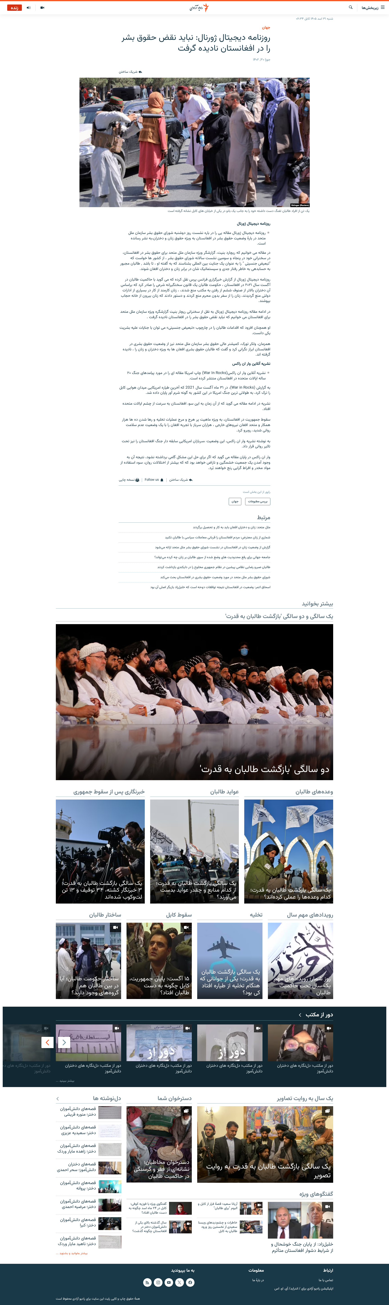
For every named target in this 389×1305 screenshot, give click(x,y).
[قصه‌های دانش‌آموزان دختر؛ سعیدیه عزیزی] (109, 1131)
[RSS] (147, 1282)
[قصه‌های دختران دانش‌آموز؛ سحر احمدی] (109, 1168)
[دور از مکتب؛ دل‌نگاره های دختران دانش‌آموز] (300, 1042)
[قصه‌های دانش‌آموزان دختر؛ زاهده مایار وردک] (109, 1149)
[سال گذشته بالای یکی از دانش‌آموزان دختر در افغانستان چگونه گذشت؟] (180, 1227)
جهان (266, 28)
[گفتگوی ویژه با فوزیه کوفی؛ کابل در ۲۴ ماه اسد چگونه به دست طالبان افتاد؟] (180, 1208)
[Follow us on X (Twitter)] (179, 1282)
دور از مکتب (319, 1015)
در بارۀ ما (258, 1280)
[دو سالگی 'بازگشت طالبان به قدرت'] (194, 702)
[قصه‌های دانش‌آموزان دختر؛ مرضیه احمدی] (109, 1205)
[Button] (130, 72)
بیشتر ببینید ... (65, 1081)
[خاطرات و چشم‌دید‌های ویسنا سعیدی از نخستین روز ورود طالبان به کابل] (251, 1227)
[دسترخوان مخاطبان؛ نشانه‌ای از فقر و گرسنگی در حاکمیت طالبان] (159, 1144)
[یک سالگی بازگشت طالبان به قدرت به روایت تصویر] (265, 1144)
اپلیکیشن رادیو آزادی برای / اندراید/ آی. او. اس (303, 1289)
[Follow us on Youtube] (169, 1282)
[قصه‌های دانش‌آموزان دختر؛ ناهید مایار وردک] (109, 1242)
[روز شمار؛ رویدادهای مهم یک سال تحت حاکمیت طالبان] (300, 961)
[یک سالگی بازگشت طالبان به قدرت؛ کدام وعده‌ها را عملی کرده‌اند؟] (288, 852)
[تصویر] (42, 8)
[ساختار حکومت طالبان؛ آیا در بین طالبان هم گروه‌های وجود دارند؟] (88, 961)
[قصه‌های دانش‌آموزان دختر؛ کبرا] (109, 1223)
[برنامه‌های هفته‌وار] (28, 8)
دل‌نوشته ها (107, 1098)
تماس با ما (326, 1280)
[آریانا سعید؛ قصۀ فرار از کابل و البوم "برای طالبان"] (251, 1208)
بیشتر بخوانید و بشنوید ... (72, 1253)
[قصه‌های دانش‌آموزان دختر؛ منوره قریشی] (109, 1112)
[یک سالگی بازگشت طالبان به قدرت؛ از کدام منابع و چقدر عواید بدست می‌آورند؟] (194, 852)
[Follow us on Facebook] (190, 1282)
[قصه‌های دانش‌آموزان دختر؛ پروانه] (109, 1186)
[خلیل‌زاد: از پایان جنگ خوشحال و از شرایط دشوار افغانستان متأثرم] (300, 1220)
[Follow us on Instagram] (158, 1282)
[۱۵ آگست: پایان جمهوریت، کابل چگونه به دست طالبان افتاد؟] (159, 961)
